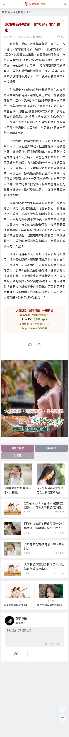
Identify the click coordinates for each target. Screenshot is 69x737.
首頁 (7, 12)
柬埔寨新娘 (18, 448)
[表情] (52, 644)
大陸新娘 (12, 292)
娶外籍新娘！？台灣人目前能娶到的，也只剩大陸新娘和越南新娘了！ (44, 507)
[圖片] (59, 644)
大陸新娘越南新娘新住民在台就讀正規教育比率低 (50, 492)
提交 (16, 653)
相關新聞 (18, 12)
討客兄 (17, 455)
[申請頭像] (61, 619)
